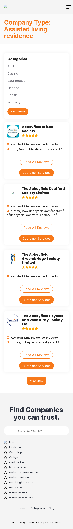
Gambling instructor (21, 482)
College (13, 457)
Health (12, 95)
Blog (51, 508)
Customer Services (36, 173)
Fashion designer (19, 477)
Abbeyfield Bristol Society (37, 128)
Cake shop (15, 452)
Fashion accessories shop (24, 472)
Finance (13, 88)
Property (13, 102)
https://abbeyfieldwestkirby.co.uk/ (35, 342)
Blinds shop (15, 447)
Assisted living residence (28, 144)
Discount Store (18, 467)
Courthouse (16, 81)
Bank (11, 66)
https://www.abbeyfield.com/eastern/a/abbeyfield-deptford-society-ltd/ (35, 213)
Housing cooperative (21, 497)
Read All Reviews (37, 162)
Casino (12, 73)
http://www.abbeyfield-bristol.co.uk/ (36, 149)
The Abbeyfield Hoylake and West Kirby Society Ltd (42, 319)
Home (22, 508)
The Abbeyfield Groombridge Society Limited (41, 258)
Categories (37, 508)
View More (18, 112)
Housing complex (19, 492)
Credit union (16, 462)
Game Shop (16, 487)
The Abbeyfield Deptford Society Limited (43, 190)
